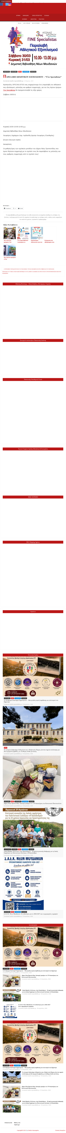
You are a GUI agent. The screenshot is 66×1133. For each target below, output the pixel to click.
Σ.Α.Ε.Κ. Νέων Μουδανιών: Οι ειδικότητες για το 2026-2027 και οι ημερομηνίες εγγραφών (31, 914)
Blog (19, 23)
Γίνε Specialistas (9, 90)
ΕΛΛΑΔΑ (46, 15)
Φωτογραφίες (36, 23)
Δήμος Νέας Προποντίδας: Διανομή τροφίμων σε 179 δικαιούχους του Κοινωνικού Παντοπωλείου (32, 803)
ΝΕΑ (20, 71)
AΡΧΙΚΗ (18, 15)
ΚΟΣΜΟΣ (24, 19)
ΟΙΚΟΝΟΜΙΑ (18, 801)
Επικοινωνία (45, 23)
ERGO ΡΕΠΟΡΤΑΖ (37, 15)
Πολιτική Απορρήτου (60, 1130)
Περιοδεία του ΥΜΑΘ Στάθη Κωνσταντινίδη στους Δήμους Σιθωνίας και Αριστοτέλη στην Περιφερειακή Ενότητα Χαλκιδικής (31, 272)
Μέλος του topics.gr (17, 1123)
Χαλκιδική (33, 71)
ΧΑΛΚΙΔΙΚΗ (26, 15)
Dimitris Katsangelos (33, 1130)
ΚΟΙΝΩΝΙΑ (14, 849)
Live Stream (26, 23)
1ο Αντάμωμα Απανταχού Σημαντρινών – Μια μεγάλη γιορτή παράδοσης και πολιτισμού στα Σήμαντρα (31, 701)
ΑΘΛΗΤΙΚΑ (33, 19)
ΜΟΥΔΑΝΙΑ (14, 71)
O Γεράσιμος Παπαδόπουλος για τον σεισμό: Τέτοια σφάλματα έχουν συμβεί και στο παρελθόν (29, 269)
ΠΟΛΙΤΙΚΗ (41, 19)
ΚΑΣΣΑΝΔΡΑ (7, 849)
